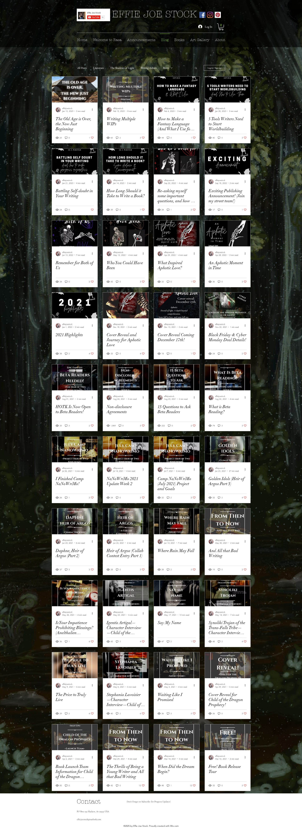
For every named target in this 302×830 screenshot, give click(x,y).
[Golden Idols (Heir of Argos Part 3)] (227, 449)
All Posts (82, 68)
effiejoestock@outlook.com (89, 819)
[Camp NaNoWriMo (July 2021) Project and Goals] (176, 449)
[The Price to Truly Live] (75, 665)
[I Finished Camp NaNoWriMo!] (75, 449)
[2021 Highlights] (75, 305)
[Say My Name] (176, 593)
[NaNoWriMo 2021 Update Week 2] (125, 449)
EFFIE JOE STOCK (154, 14)
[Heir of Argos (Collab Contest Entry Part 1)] (125, 521)
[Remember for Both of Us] (75, 233)
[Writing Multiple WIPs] (125, 89)
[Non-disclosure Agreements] (125, 377)
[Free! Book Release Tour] (227, 737)
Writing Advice (148, 68)
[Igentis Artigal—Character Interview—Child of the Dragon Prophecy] (125, 593)
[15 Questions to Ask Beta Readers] (176, 377)
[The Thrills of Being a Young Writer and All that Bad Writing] (125, 737)
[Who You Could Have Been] (125, 233)
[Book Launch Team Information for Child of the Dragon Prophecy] (75, 737)
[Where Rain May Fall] (176, 521)
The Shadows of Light (122, 68)
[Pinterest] (218, 15)
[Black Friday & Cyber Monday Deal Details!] (227, 305)
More (166, 68)
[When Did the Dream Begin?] (176, 737)
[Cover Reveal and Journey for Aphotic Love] (125, 305)
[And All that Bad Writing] (227, 521)
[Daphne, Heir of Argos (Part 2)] (75, 521)
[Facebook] (202, 15)
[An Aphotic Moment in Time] (227, 233)
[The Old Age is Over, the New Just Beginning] (75, 89)
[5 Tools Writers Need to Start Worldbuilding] (227, 89)
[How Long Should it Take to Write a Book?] (125, 161)
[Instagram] (210, 15)
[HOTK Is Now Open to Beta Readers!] (75, 377)
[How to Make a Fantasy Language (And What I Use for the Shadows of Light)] (176, 89)
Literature (98, 68)
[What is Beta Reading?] (227, 377)
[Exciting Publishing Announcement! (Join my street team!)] (227, 161)
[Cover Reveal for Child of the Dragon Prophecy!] (227, 665)
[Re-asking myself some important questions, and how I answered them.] (176, 161)
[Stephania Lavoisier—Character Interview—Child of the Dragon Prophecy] (125, 665)
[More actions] (93, 110)
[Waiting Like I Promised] (176, 665)
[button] (221, 26)
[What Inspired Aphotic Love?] (176, 233)
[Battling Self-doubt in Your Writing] (75, 161)
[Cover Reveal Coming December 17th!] (176, 305)
